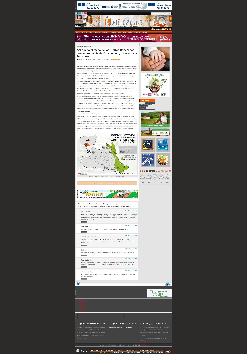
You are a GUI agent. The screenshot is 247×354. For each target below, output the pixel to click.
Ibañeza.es (124, 22)
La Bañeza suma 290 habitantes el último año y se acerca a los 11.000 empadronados (147, 105)
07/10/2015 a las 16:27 (131, 210)
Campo (78, 32)
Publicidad (107, 29)
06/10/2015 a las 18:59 (131, 225)
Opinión (130, 32)
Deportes (97, 32)
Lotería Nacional (83, 304)
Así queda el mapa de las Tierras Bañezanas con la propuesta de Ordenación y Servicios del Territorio (108, 53)
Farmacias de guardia (133, 29)
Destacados (105, 32)
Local (124, 32)
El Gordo (81, 310)
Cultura (91, 32)
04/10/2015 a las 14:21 (131, 270)
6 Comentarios (116, 59)
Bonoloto (81, 306)
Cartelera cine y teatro (119, 29)
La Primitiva (82, 309)
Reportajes (137, 32)
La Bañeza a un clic (96, 29)
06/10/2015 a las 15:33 (131, 235)
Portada (79, 29)
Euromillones (82, 300)
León (119, 32)
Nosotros (86, 29)
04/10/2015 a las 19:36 (131, 259)
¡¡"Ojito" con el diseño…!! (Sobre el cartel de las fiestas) (91, 332)
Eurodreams (82, 302)
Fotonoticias (113, 32)
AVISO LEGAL (144, 345)
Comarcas (84, 32)
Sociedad (144, 32)
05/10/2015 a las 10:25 (131, 249)
